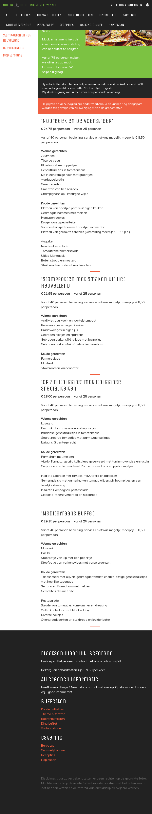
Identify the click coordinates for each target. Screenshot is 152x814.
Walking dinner (91, 25)
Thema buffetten (49, 15)
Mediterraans (12, 55)
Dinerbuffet (108, 15)
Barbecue (129, 15)
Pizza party (45, 25)
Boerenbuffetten (80, 15)
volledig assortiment (128, 5)
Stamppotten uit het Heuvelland (16, 38)
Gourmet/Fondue (18, 25)
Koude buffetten (18, 15)
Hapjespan (116, 25)
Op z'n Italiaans (13, 48)
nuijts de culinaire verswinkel (29, 5)
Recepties (67, 25)
